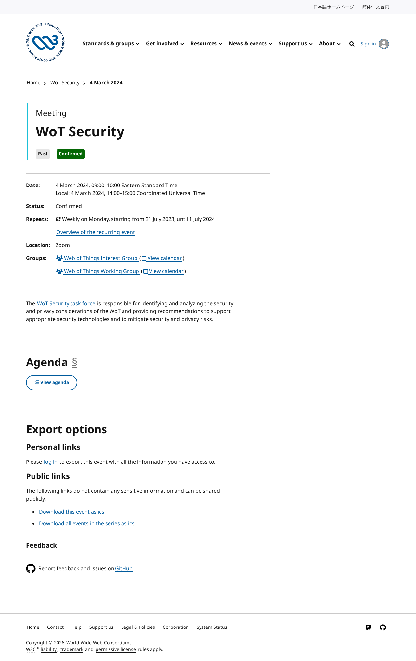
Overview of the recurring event (95, 232)
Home (33, 82)
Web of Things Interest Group (101, 258)
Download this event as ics (71, 512)
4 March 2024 (106, 82)
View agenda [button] (54, 382)
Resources (203, 44)
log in (51, 462)
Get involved (162, 44)
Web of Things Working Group (101, 271)
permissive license (116, 649)
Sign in (368, 43)
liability (49, 649)
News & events (248, 44)
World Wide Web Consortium (97, 643)
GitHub (124, 568)
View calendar (164, 258)
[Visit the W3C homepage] (45, 43)
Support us (293, 44)
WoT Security (65, 82)
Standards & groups (108, 44)
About (327, 44)
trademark (71, 649)
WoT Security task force (66, 304)
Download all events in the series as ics (87, 524)
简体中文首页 (376, 7)
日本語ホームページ (334, 7)
